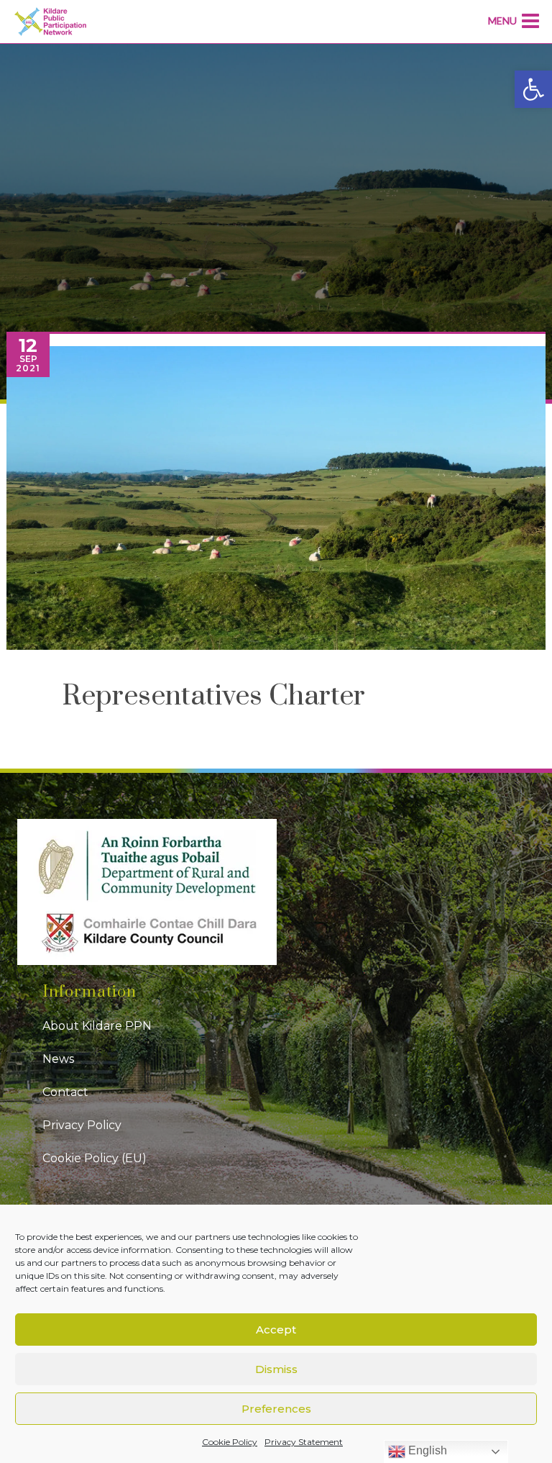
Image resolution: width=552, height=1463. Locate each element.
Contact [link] (65, 1092)
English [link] (426, 1450)
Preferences (276, 1409)
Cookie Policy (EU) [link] (94, 1158)
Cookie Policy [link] (229, 1441)
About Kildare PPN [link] (97, 1026)
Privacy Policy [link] (81, 1125)
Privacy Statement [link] (303, 1441)
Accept (276, 1329)
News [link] (58, 1059)
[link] (533, 89)
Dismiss (276, 1369)
